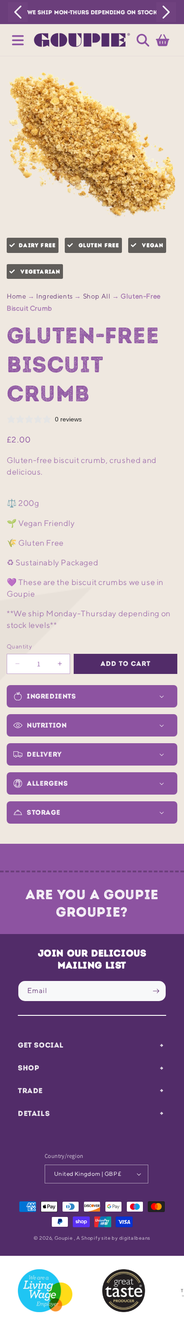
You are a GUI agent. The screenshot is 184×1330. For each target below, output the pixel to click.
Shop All (97, 296)
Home (16, 296)
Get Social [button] (41, 1044)
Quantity (19, 646)
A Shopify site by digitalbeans (113, 1238)
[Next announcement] (166, 12)
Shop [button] (28, 1067)
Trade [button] (30, 1090)
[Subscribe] (156, 991)
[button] (18, 40)
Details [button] (34, 1113)
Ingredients (54, 296)
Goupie (63, 1238)
